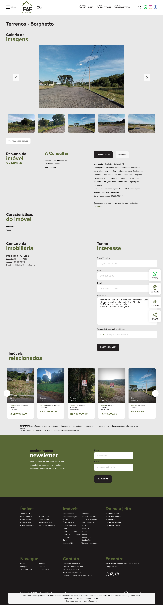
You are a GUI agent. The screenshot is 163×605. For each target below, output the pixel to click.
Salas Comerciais (88, 522)
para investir (110, 519)
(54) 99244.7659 (20, 259)
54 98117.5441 (104, 7)
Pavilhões (85, 514)
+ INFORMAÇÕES (103, 155)
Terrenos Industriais (89, 543)
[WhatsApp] (145, 7)
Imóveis (42, 564)
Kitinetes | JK (68, 543)
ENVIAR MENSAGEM (108, 347)
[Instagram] (150, 7)
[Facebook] (155, 7)
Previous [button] (16, 77)
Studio (84, 531)
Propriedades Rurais (89, 519)
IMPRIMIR (122, 155)
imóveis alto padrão (113, 522)
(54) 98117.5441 (19, 262)
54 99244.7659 (122, 7)
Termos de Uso (26, 570)
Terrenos (85, 534)
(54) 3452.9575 (74, 564)
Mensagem (101, 296)
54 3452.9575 (86, 7)
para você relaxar (112, 514)
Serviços (23, 567)
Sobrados (85, 528)
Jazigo (65, 540)
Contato (42, 567)
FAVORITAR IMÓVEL (19, 141)
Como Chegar (44, 570)
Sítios (84, 525)
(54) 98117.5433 (77, 573)
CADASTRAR (103, 479)
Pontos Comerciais (89, 517)
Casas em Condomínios (72, 534)
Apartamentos (68, 514)
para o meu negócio (113, 517)
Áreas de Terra (68, 522)
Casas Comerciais (70, 531)
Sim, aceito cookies (73, 601)
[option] (81, 76)
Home (22, 564)
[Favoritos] (140, 7)
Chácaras (66, 537)
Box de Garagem (69, 525)
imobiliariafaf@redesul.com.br (24, 265)
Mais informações (90, 601)
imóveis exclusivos (113, 525)
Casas (65, 528)
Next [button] (147, 77)
